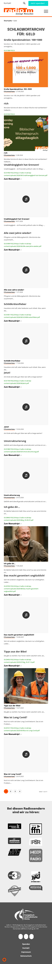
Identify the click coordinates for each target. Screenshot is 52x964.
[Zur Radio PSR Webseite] (35, 842)
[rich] (26, 133)
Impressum (26, 952)
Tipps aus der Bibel (12, 706)
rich (5, 153)
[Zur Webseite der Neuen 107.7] (14, 852)
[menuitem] (9, 3)
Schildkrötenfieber (12, 361)
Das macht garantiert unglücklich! (19, 635)
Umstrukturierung (12, 495)
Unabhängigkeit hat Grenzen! (16, 219)
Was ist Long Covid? (12, 774)
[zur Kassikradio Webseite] (14, 826)
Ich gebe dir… (9, 564)
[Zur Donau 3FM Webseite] (14, 875)
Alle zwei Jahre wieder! (14, 290)
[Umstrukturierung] (26, 475)
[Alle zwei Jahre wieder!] (26, 270)
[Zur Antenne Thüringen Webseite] (14, 841)
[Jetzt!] (26, 407)
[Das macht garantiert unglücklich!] (26, 615)
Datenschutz (26, 956)
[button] (44, 11)
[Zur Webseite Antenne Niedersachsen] (35, 888)
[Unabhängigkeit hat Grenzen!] (26, 199)
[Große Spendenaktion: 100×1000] (26, 69)
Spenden (26, 944)
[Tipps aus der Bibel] (26, 686)
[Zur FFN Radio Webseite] (35, 829)
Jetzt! (6, 427)
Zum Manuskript (12, 179)
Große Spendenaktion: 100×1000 (18, 89)
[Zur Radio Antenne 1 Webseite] (14, 890)
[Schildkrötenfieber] (26, 341)
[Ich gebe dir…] (26, 544)
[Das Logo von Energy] (35, 876)
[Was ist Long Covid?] (26, 754)
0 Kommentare (9, 91)
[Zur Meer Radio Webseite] (35, 855)
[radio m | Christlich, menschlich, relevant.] (21, 11)
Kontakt (7, 3)
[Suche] (24, 3)
